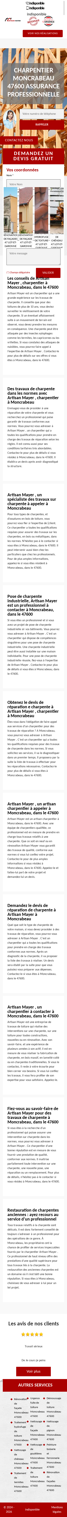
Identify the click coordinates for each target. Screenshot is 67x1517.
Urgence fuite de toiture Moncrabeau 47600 (35, 1407)
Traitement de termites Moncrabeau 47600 (19, 1482)
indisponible (36, 3)
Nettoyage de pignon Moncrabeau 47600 (52, 1430)
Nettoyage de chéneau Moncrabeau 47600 (19, 1459)
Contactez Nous (19, 140)
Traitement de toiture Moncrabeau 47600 (35, 1477)
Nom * (10, 175)
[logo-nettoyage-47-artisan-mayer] (13, 19)
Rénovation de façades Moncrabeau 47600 (52, 1481)
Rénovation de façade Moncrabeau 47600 (19, 1408)
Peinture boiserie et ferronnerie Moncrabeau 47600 (52, 1456)
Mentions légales (57, 1509)
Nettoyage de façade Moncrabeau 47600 (35, 1430)
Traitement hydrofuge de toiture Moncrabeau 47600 (19, 1433)
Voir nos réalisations (43, 33)
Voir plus (33, 1371)
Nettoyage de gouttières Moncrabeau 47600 (35, 1453)
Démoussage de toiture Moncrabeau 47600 (52, 1407)
